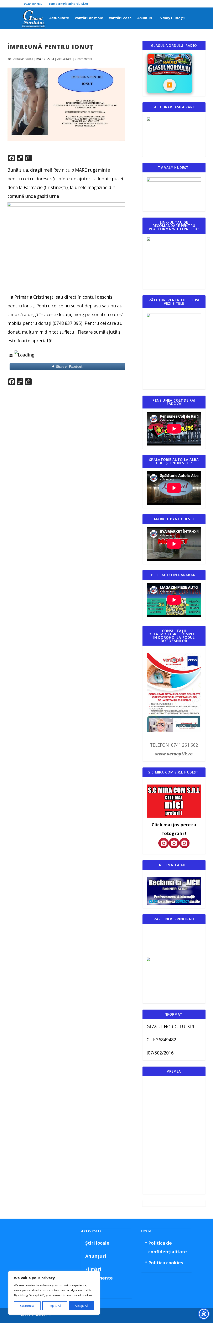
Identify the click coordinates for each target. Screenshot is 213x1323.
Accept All (81, 1306)
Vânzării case (120, 18)
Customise (27, 1306)
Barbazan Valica (22, 59)
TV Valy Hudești (171, 18)
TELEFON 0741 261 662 (174, 745)
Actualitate (59, 18)
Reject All (54, 1306)
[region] (54, 1293)
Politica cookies (165, 1263)
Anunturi (144, 18)
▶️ (169, 85)
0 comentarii (83, 59)
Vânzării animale (89, 18)
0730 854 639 (33, 4)
